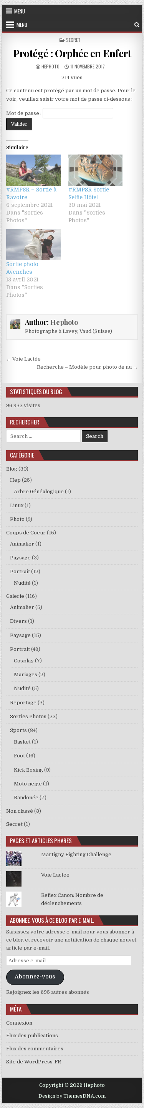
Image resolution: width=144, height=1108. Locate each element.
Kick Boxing (28, 770)
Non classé (19, 811)
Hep (15, 480)
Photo (17, 519)
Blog (11, 469)
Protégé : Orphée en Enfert (72, 53)
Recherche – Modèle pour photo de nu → (87, 367)
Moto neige (28, 784)
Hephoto (50, 66)
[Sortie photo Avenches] (33, 244)
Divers (18, 621)
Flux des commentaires (34, 1048)
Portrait (20, 571)
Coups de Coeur (26, 533)
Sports (18, 730)
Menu (19, 11)
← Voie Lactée (23, 359)
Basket (22, 742)
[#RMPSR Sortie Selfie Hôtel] (95, 170)
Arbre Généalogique (39, 491)
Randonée (26, 797)
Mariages (25, 674)
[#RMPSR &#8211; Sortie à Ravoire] (33, 170)
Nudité (22, 583)
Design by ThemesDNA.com (72, 1096)
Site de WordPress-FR (33, 1062)
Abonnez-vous (35, 976)
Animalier (22, 544)
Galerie (15, 596)
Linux (16, 505)
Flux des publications (32, 1035)
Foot (19, 756)
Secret (73, 40)
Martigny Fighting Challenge (76, 854)
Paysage (20, 558)
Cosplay (24, 661)
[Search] (136, 25)
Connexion (19, 1023)
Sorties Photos (28, 716)
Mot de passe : (24, 113)
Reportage (23, 702)
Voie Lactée (55, 875)
